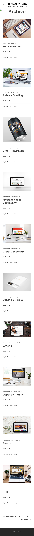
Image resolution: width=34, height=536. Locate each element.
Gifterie (7, 345)
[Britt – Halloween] (17, 129)
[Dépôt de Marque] (17, 282)
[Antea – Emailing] (17, 77)
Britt (5, 492)
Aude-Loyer (8, 57)
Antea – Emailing (13, 95)
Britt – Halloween (13, 150)
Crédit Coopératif (13, 251)
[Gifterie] (17, 329)
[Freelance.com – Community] (17, 181)
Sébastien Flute (12, 46)
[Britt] (17, 474)
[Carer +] (17, 425)
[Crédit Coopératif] (17, 233)
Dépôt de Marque (13, 300)
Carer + (7, 443)
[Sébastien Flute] (17, 28)
